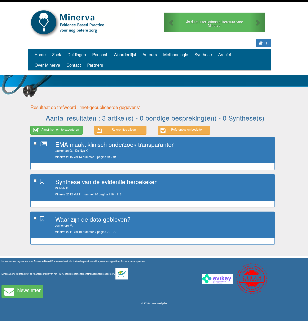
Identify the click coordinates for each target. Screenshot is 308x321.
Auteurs (149, 54)
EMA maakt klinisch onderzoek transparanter (114, 144)
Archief (224, 54)
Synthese (203, 54)
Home (40, 54)
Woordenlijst (125, 54)
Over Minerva (47, 65)
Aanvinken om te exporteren (60, 129)
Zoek (56, 54)
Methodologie (175, 54)
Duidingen (76, 54)
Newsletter (29, 290)
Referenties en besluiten (187, 129)
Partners (95, 65)
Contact (73, 65)
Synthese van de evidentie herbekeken (106, 181)
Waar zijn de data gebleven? (93, 219)
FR (266, 42)
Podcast (99, 54)
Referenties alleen (124, 129)
